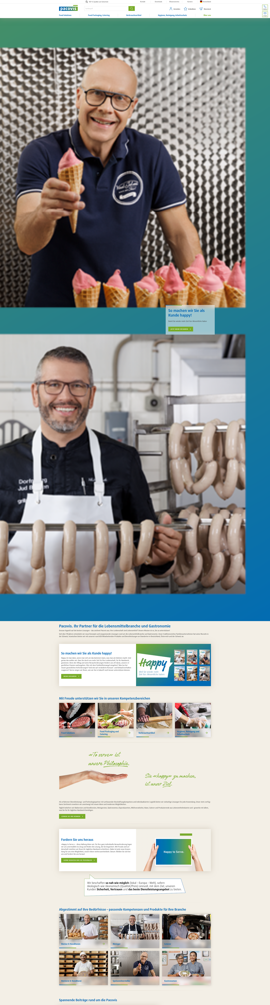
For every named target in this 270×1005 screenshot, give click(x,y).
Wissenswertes (174, 2)
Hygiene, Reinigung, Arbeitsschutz (172, 15)
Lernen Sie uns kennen (70, 816)
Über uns (207, 15)
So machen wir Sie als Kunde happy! (186, 312)
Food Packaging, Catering (99, 15)
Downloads (158, 2)
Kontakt (142, 2)
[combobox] (106, 8)
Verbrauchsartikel (133, 15)
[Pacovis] (71, 8)
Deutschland (207, 2)
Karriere (190, 2)
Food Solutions (65, 15)
